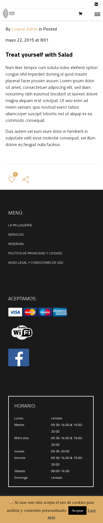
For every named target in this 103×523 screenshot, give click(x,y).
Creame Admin (25, 29)
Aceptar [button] (77, 510)
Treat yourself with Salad (39, 54)
